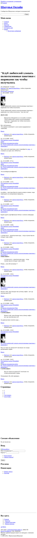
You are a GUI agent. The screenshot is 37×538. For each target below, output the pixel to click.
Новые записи (8, 471)
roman (2, 185)
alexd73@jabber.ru (6, 531)
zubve (2, 164)
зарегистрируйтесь (14, 88)
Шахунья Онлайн (12, 7)
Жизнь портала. (9, 524)
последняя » (7, 396)
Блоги (6, 23)
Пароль (3, 452)
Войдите (3, 88)
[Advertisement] (18, 51)
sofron (2, 141)
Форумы (6, 24)
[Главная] (4, 3)
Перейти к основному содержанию (11, 1)
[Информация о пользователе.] (3, 105)
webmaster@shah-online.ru (14, 529)
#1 (1, 94)
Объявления (7, 26)
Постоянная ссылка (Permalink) (10, 140)
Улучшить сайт (8, 28)
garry (2, 207)
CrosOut (3, 96)
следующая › (7, 395)
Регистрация (8, 455)
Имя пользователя (6, 451)
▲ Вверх (3, 527)
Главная (6, 21)
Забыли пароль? (9, 457)
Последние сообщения (14, 31)
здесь (28, 149)
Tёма (2, 306)
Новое (6, 29)
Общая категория (10, 522)
